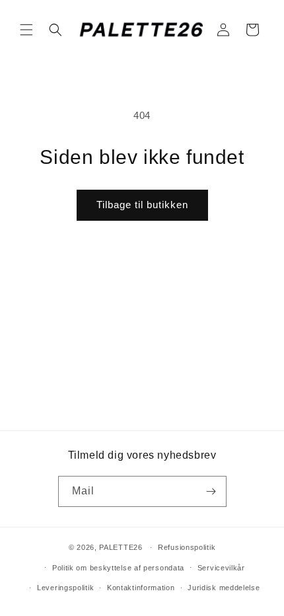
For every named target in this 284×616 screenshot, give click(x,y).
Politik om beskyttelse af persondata (118, 568)
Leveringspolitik (65, 588)
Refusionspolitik (186, 547)
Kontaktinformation (141, 588)
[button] (26, 29)
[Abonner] (211, 491)
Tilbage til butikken (142, 204)
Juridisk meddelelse (224, 588)
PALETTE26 (120, 547)
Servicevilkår (221, 568)
